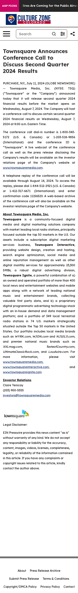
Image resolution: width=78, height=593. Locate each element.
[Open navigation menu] (6, 33)
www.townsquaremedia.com (23, 167)
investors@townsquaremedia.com (26, 395)
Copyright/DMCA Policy (20, 586)
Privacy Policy (50, 586)
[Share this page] (72, 33)
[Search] (54, 34)
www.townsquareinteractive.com (26, 367)
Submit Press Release (24, 578)
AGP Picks (9, 5)
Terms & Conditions (56, 578)
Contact (69, 586)
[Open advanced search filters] (62, 34)
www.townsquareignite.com (22, 372)
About (22, 570)
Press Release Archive (45, 570)
